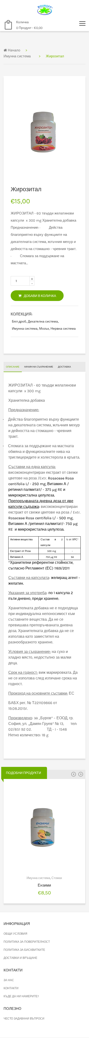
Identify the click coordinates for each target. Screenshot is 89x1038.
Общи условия (15, 933)
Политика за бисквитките (24, 950)
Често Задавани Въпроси (24, 1018)
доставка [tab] (64, 366)
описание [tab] (12, 366)
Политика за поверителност (27, 941)
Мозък (44, 329)
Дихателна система (43, 321)
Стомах (57, 878)
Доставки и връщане (20, 958)
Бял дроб (19, 321)
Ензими (44, 885)
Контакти (11, 988)
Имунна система (17, 56)
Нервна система (63, 329)
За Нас (9, 980)
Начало (13, 50)
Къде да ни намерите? (21, 996)
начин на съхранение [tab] (38, 366)
